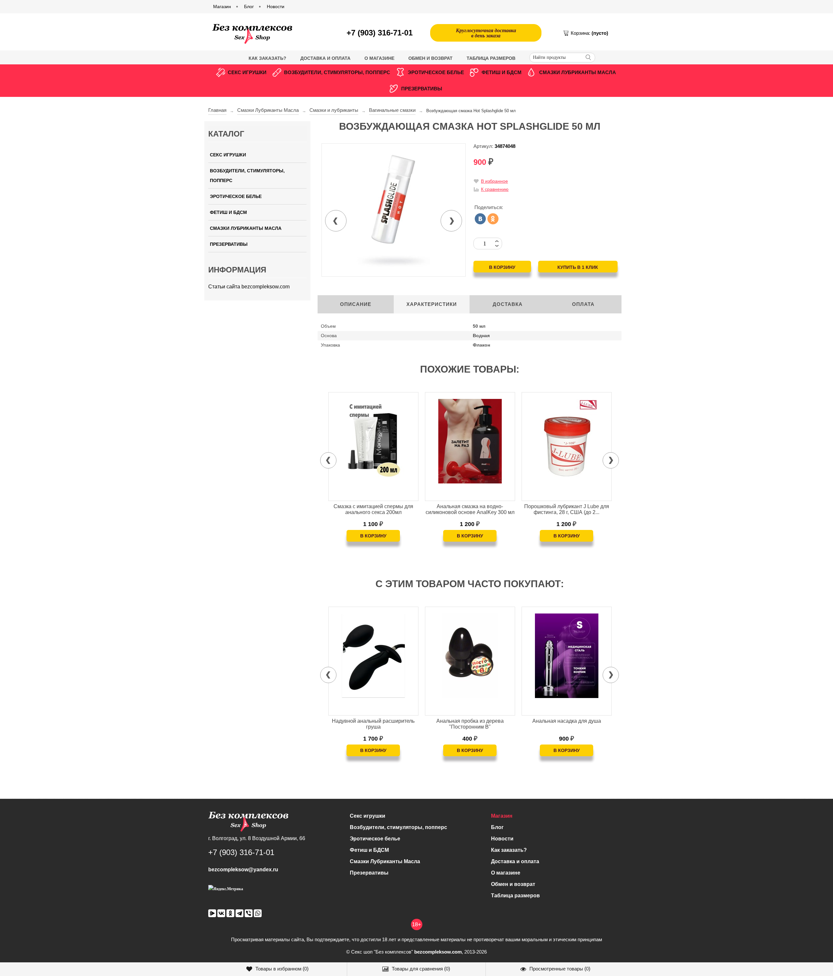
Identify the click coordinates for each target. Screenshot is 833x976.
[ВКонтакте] (480, 218)
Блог (497, 827)
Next (451, 220)
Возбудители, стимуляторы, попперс (337, 72)
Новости (502, 838)
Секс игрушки (247, 72)
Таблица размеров (491, 58)
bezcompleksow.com (438, 952)
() (281, 968)
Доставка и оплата (325, 58)
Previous (336, 220)
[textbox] (562, 57)
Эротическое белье (436, 72)
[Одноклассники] (492, 218)
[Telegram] (239, 913)
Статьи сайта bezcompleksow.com (249, 286)
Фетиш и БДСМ (502, 72)
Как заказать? (267, 58)
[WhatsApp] (258, 913)
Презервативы (421, 88)
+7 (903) (380, 32)
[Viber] (249, 913)
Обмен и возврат (430, 58)
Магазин (501, 816)
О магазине (379, 58)
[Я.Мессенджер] (212, 913)
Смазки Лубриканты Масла (577, 72)
